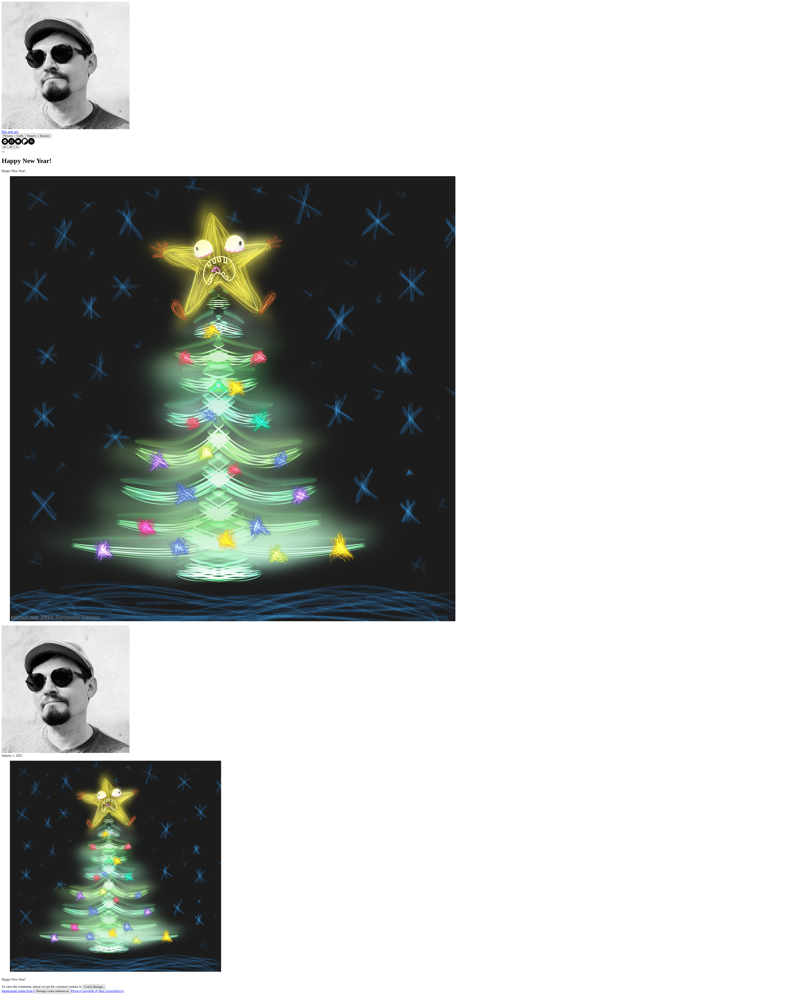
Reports (31, 135)
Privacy (76, 991)
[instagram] (11, 141)
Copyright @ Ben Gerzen (97, 991)
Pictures (8, 135)
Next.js (119, 991)
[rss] (31, 141)
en (4, 146)
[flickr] (5, 141)
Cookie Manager (93, 986)
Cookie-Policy (25, 991)
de (10, 146)
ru (17, 146)
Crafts (20, 135)
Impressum (9, 991)
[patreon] (24, 141)
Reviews (45, 135)
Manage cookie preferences (52, 991)
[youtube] (18, 141)
